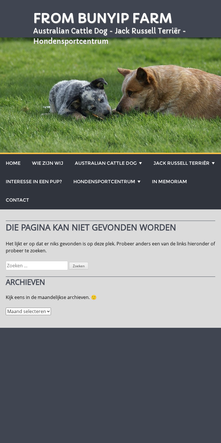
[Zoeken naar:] (37, 265)
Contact (17, 200)
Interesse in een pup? (34, 181)
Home (13, 163)
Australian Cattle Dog (106, 163)
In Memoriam (169, 181)
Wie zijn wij (47, 163)
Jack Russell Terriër (181, 163)
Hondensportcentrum (104, 181)
